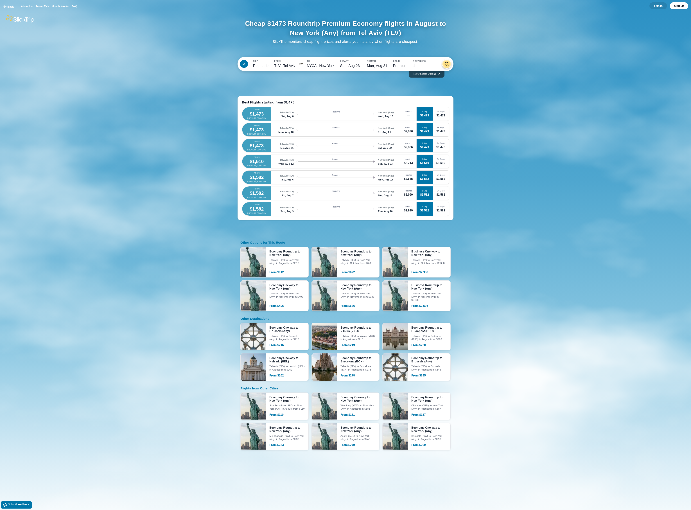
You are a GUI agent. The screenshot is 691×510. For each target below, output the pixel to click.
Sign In (658, 5)
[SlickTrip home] (23, 19)
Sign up (679, 5)
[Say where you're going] (244, 64)
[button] (301, 64)
